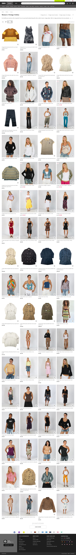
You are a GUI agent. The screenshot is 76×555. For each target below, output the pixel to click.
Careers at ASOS (35, 539)
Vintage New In (44, 15)
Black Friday (49, 542)
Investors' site (35, 542)
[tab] (3, 6)
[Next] (73, 15)
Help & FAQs (68, 0)
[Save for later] (18, 44)
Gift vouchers (49, 539)
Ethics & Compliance (22, 549)
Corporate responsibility (37, 541)
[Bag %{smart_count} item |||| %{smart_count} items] (72, 3)
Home (3, 11)
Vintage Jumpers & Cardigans (65, 15)
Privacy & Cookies (64, 553)
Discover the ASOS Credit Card (52, 546)
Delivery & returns (22, 541)
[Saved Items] (70, 3)
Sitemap (20, 546)
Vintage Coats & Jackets (53, 15)
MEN (16, 3)
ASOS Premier (21, 542)
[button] (62, 541)
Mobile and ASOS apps (50, 537)
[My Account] (67, 3)
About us (34, 537)
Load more (38, 527)
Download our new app (59, 0)
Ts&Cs (69, 553)
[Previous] (39, 15)
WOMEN (10, 3)
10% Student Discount (22, 544)
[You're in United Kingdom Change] (72, 1)
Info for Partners (49, 544)
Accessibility (72, 553)
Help (19, 537)
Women (7, 11)
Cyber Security (35, 544)
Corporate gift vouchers (50, 541)
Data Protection (21, 547)
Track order (20, 539)
